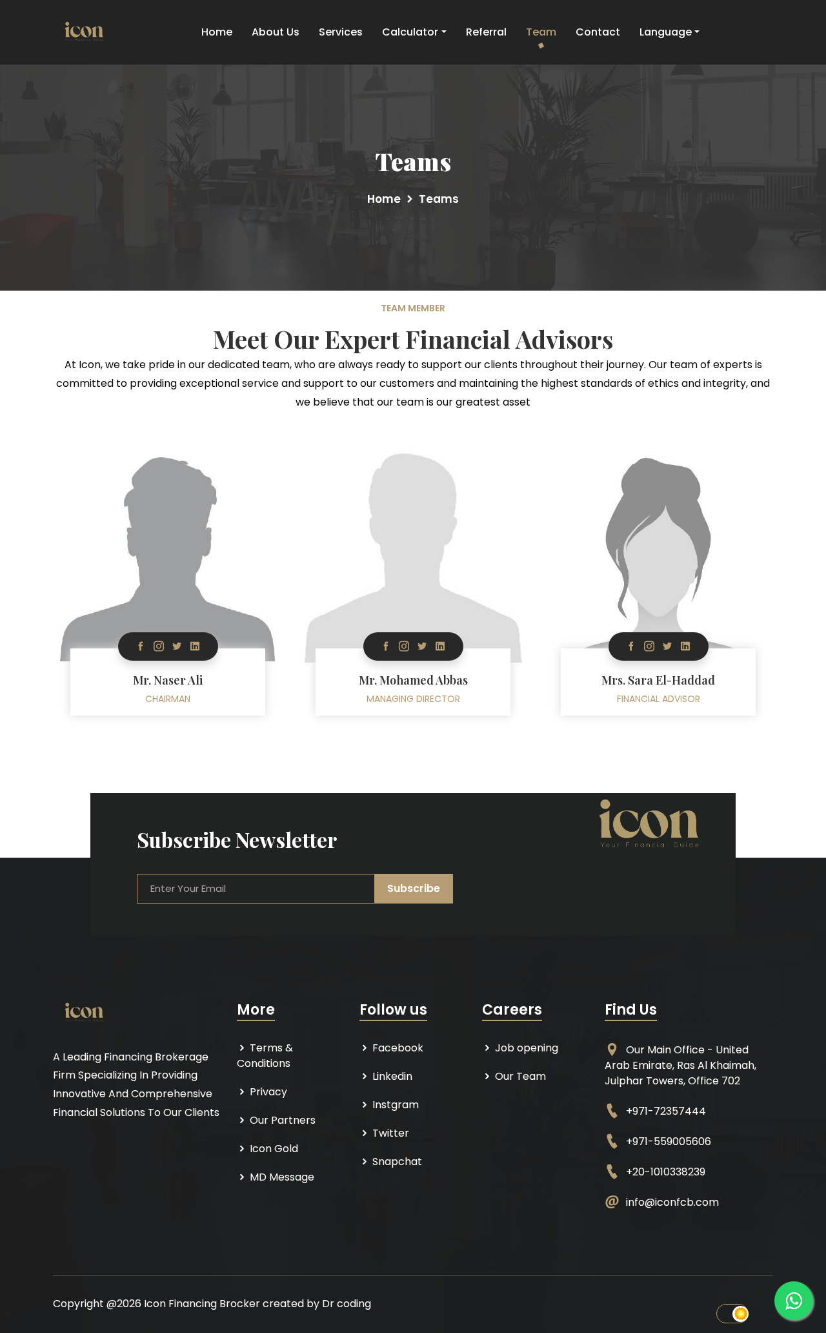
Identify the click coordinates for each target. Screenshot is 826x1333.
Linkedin (391, 1076)
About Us (275, 32)
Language (666, 32)
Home (216, 32)
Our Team (519, 1076)
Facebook (396, 1047)
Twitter (389, 1133)
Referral (486, 32)
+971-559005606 (668, 1141)
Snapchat (396, 1161)
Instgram (394, 1104)
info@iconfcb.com (672, 1202)
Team (541, 32)
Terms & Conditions (265, 1055)
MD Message (280, 1177)
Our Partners (281, 1120)
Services (341, 32)
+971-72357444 (666, 1111)
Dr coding (346, 1303)
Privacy (267, 1091)
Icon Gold (272, 1148)
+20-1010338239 (665, 1171)
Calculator (410, 32)
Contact (598, 32)
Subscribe (413, 888)
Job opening (525, 1047)
